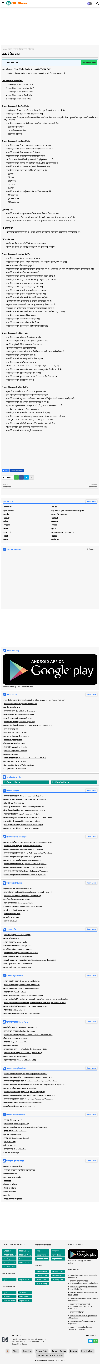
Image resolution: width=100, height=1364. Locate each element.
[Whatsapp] (16, 477)
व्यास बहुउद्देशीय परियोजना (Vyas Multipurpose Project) (22, 814)
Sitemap (73, 1351)
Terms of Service (59, 1351)
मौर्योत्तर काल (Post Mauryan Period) (16, 1138)
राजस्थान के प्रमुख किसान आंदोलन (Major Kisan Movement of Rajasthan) (28, 1099)
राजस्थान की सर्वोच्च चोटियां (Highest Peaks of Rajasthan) (82, 1317)
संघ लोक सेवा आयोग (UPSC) (12, 707)
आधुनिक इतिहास (24, 1280)
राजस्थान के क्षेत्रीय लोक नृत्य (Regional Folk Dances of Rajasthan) (26, 871)
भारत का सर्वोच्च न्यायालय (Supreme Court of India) (20, 704)
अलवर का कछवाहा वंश (10, 1174)
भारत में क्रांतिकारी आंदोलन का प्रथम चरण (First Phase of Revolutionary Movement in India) (35, 1003)
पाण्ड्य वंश (7, 525)
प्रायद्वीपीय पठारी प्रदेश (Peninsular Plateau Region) (21, 953)
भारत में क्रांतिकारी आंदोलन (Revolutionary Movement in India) (25, 1006)
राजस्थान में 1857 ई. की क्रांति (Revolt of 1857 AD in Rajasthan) (81, 1328)
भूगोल (5, 1280)
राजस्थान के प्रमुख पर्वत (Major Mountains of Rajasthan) (82, 1276)
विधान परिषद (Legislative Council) (15, 747)
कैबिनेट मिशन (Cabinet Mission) (14, 1010)
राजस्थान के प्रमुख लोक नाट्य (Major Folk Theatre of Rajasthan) (25, 864)
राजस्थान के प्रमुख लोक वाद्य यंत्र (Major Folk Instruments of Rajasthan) (28, 853)
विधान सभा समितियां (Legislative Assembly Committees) (23, 1053)
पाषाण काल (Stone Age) (11, 1153)
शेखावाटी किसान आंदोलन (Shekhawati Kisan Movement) (22, 1103)
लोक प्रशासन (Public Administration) (58, 1276)
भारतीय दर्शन (7, 532)
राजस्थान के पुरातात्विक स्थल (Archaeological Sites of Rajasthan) (25, 1127)
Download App (87, 1351)
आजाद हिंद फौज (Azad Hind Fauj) (15, 992)
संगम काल (55, 521)
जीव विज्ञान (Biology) (58, 1272)
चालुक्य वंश (55, 518)
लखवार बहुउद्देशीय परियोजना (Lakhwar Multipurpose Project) (24, 807)
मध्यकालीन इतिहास (9, 1300)
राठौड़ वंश (7, 1195)
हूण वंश (6, 536)
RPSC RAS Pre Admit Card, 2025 (15, 733)
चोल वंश (6, 514)
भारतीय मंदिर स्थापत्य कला (59, 514)
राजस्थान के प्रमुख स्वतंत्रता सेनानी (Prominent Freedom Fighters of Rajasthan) (30, 1081)
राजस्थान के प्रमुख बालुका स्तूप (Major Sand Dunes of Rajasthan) (82, 1287)
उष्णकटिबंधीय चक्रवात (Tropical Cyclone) (17, 946)
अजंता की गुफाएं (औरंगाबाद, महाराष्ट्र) (63, 532)
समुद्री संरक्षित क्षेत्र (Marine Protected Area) (19, 889)
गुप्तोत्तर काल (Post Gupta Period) (15, 1131)
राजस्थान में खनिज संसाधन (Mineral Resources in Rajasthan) (24, 796)
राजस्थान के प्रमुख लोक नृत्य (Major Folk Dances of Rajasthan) (25, 875)
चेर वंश (6, 529)
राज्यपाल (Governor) (11, 754)
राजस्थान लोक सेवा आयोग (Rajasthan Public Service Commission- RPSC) (28, 725)
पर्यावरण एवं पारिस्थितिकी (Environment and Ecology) (43, 1280)
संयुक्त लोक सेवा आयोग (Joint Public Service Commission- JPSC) (25, 1049)
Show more (91, 501)
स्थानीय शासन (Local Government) (15, 1056)
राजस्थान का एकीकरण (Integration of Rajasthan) (20, 1088)
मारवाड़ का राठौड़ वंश (10, 1192)
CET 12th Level (9, 1267)
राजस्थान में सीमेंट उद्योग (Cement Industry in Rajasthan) (82, 1293)
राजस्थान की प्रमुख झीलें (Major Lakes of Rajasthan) (21, 828)
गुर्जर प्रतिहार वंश (9, 511)
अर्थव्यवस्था (22, 1292)
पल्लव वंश (6, 518)
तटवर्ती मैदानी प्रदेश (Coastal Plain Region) (18, 949)
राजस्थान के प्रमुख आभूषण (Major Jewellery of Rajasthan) (23, 849)
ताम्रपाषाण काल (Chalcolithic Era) (15, 1149)
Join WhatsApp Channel (60, 782)
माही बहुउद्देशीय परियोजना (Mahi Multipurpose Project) (22, 821)
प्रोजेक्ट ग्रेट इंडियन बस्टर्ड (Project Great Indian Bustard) (23, 907)
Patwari (22, 1259)
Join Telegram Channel (12, 782)
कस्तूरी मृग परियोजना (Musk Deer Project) (17, 899)
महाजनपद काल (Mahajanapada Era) (16, 1124)
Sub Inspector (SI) (10, 1259)
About (15, 1351)
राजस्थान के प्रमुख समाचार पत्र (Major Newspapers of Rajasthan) (26, 1074)
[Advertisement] (50, 26)
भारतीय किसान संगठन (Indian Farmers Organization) (22, 988)
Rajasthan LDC (9, 1263)
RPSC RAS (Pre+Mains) (25, 1255)
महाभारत (54, 536)
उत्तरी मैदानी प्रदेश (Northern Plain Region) (18, 956)
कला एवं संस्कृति (41, 1255)
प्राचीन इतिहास (23, 1296)
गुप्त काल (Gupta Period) (12, 1135)
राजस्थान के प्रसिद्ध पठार (11, 729)
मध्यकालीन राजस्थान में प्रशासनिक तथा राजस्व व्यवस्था (19, 1170)
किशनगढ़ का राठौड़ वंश (10, 1184)
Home (4, 49)
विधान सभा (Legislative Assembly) (15, 751)
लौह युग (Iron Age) (10, 1142)
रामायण (6, 539)
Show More (91, 694)
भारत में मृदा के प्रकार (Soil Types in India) (17, 967)
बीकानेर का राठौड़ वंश (10, 1188)
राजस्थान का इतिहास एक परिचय (13, 740)
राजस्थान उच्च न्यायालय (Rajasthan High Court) (19, 722)
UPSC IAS (7, 1251)
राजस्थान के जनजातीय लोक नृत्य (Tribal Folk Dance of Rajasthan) (25, 867)
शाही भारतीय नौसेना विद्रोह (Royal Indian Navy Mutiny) (22, 1014)
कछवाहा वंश (7, 1181)
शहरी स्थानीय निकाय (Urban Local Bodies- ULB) (20, 1060)
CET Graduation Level (25, 1263)
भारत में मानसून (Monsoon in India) (15, 942)
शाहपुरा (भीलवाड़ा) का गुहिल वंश (13, 1199)
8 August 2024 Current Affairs (15, 761)
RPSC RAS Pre (24, 1251)
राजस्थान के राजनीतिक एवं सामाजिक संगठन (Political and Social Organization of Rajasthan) (34, 1085)
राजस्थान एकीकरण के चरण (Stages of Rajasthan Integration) (24, 1092)
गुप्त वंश (54, 529)
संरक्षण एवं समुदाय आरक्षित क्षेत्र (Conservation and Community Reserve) (28, 892)
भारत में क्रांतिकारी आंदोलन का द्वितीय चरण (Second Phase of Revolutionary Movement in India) (36, 999)
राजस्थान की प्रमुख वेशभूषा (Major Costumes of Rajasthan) (23, 846)
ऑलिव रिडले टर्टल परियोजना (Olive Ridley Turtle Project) (22, 896)
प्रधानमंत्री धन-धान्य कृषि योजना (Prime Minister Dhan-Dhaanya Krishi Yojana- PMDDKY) (34, 700)
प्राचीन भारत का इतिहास (15, 49)
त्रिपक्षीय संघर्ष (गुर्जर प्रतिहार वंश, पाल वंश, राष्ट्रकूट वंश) (68, 511)
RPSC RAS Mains (10, 1255)
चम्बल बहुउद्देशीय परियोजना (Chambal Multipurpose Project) (23, 825)
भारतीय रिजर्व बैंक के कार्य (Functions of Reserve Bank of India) (25, 758)
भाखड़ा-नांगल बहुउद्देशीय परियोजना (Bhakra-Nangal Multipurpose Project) (28, 818)
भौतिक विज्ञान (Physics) (43, 1272)
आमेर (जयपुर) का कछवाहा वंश (12, 1177)
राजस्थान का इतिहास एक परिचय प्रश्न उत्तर (16, 736)
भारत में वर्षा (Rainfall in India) (14, 938)
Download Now (89, 62)
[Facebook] (21, 477)
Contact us (27, 1351)
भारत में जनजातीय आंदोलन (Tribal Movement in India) (22, 981)
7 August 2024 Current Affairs (15, 769)
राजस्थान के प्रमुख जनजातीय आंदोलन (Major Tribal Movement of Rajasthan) (29, 1095)
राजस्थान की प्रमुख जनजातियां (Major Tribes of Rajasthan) (23, 860)
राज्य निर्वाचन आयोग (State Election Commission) (20, 711)
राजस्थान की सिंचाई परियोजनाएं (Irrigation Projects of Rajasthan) (25, 799)
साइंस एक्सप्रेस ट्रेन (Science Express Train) (18, 903)
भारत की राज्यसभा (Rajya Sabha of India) (17, 718)
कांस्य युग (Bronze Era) (11, 1145)
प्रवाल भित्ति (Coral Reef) (12, 917)
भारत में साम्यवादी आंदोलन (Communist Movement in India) (23, 996)
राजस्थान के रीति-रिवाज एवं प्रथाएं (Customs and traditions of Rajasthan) (28, 842)
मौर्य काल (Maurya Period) (13, 1120)
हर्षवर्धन (6, 521)
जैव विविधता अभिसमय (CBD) (12, 914)
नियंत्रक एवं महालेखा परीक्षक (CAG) (14, 743)
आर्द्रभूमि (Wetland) (10, 921)
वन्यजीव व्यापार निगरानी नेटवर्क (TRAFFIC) (16, 910)
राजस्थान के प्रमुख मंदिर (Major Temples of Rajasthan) (22, 857)
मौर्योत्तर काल (56, 539)
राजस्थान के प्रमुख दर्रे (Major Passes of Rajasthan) (81, 1322)
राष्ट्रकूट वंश (7, 507)
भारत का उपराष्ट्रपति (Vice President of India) (19, 715)
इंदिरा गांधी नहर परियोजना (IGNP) (14, 803)
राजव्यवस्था (7, 1296)
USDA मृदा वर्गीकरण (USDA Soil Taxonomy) (18, 964)
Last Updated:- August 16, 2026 (50, 1355)
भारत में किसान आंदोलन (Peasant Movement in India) (22, 985)
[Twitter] (26, 477)
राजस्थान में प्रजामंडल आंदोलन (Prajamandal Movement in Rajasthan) (27, 1077)
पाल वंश (54, 507)
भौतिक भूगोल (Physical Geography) (43, 1276)
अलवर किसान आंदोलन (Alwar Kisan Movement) (20, 1106)
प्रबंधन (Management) (43, 1284)
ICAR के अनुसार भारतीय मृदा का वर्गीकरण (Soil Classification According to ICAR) (30, 960)
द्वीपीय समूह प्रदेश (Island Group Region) (17, 935)
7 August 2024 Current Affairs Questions (19, 765)
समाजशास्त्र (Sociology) (58, 1280)
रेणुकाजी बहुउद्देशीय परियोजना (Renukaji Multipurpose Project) (24, 810)
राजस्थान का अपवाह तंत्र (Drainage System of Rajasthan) (83, 1299)
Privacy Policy (42, 1351)
